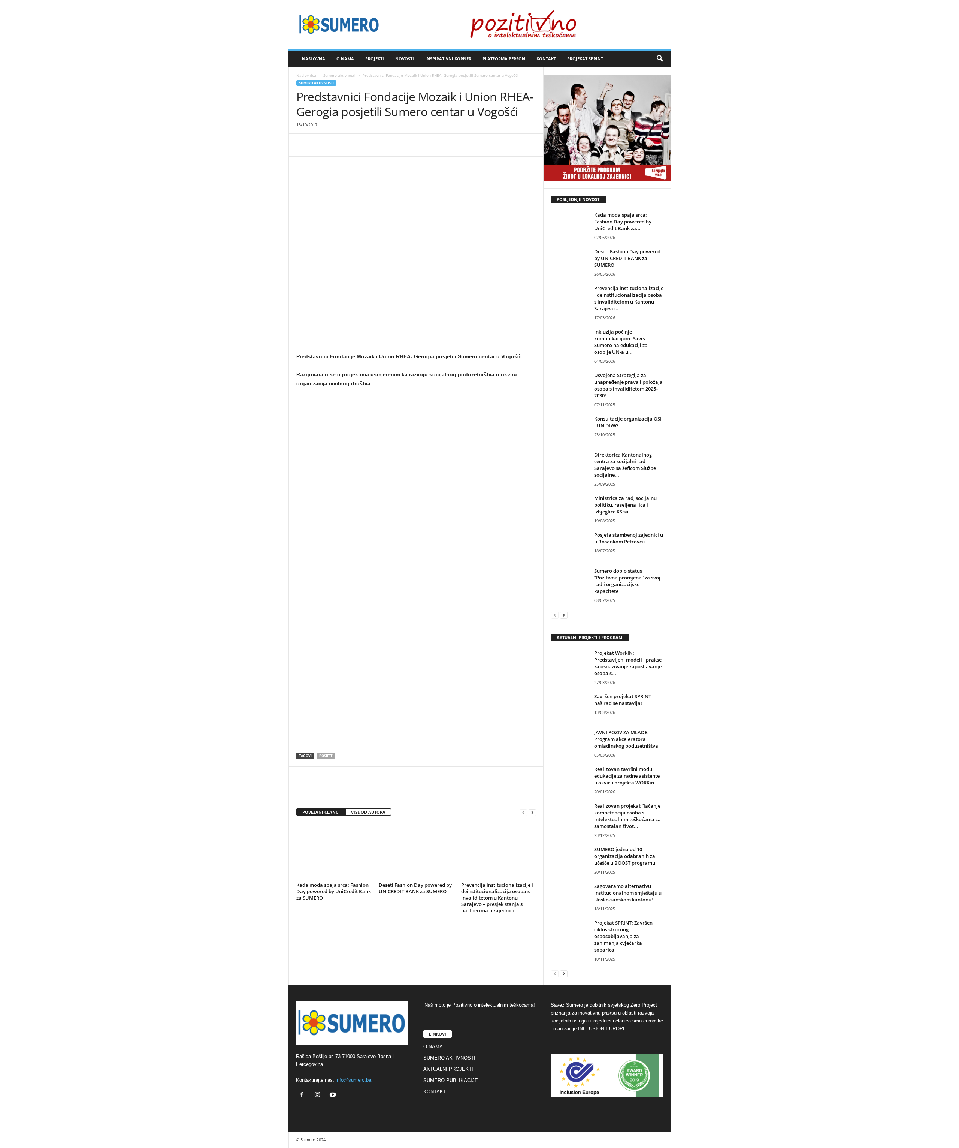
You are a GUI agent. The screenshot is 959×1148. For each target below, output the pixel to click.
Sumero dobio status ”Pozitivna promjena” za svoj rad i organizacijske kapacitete (627, 580)
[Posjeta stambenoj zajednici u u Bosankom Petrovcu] (570, 545)
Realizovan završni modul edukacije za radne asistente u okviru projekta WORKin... (627, 776)
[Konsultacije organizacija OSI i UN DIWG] (570, 429)
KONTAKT (546, 58)
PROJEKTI (374, 58)
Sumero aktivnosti (339, 75)
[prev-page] (523, 812)
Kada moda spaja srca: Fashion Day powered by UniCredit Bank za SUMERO (333, 891)
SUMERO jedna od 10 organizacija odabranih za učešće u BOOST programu (624, 856)
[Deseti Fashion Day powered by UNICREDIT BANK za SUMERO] (416, 851)
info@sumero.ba (353, 1080)
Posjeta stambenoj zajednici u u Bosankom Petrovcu (628, 538)
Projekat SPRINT (585, 58)
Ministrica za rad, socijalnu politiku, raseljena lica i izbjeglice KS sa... (625, 505)
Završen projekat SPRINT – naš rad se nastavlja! (624, 699)
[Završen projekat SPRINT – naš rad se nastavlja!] (570, 707)
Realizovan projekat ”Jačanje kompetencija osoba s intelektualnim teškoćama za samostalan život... (627, 815)
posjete (326, 755)
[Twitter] (321, 145)
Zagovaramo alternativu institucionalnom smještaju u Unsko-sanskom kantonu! (628, 893)
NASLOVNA (313, 58)
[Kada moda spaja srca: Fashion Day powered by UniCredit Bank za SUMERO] (333, 851)
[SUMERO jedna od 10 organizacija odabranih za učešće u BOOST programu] (570, 860)
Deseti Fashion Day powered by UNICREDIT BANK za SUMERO (415, 888)
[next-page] (532, 812)
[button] (659, 59)
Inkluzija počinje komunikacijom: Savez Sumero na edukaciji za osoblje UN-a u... (621, 341)
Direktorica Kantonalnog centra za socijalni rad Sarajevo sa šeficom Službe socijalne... (625, 464)
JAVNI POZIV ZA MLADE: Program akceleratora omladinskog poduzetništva (626, 739)
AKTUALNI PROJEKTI (448, 1069)
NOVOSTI (404, 58)
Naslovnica (306, 75)
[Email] (372, 145)
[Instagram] (319, 1095)
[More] (390, 145)
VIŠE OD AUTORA (368, 812)
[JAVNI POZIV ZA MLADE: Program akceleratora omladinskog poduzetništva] (570, 743)
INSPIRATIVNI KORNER (448, 58)
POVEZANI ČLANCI (321, 812)
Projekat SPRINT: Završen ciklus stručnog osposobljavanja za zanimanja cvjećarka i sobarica (623, 936)
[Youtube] (334, 1095)
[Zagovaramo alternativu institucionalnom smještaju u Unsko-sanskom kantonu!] (570, 897)
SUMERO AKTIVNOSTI (449, 1058)
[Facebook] (303, 145)
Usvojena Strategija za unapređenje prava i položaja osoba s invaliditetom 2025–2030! (628, 385)
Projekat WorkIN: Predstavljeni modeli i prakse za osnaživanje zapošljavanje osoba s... (628, 663)
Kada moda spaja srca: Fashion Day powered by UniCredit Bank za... (622, 221)
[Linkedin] (355, 145)
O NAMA (345, 58)
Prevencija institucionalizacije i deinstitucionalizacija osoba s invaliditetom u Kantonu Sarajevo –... (628, 298)
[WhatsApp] (338, 145)
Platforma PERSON (503, 58)
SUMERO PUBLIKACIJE (450, 1080)
